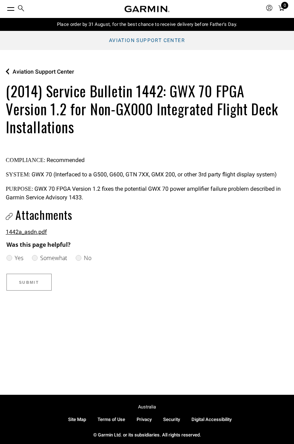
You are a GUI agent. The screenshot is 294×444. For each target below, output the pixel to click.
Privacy (144, 419)
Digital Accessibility (211, 419)
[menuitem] (21, 9)
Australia (147, 407)
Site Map (77, 419)
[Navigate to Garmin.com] (147, 9)
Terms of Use (111, 419)
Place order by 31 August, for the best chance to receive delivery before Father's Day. (147, 24)
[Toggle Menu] (4, 7)
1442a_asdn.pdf (26, 231)
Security (171, 419)
